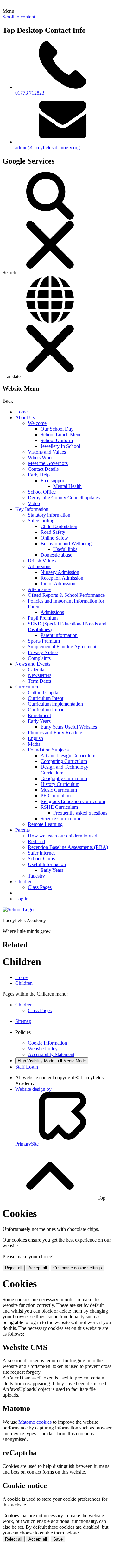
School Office (42, 492)
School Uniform (57, 440)
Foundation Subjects (48, 749)
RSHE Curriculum (59, 807)
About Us (25, 417)
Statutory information (49, 515)
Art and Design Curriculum (68, 755)
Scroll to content (19, 16)
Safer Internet (41, 853)
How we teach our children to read (62, 835)
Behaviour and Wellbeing (66, 543)
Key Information (31, 509)
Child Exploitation (59, 526)
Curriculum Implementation (55, 704)
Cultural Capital (44, 692)
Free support (53, 480)
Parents (22, 830)
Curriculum (26, 686)
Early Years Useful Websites (69, 727)
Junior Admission (58, 583)
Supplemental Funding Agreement (62, 646)
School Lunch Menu (61, 434)
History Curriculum (60, 784)
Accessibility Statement (51, 1054)
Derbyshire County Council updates (64, 497)
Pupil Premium (43, 618)
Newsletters (39, 675)
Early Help (39, 474)
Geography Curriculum (64, 778)
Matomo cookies (35, 1422)
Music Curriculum (59, 790)
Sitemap (23, 1021)
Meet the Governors (48, 463)
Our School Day (57, 429)
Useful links (65, 549)
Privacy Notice (43, 652)
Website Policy (43, 1048)
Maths (34, 744)
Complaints (39, 658)
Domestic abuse (56, 555)
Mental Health (67, 486)
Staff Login (26, 1066)
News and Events (32, 664)
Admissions (39, 566)
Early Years (39, 721)
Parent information (59, 635)
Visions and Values (47, 452)
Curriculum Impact (47, 709)
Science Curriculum (60, 818)
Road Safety (53, 532)
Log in (21, 898)
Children (24, 881)
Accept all (37, 1268)
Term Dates (39, 681)
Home (21, 411)
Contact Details (43, 469)
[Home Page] (18, 909)
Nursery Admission (60, 572)
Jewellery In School (60, 446)
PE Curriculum (56, 795)
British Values (42, 560)
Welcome (37, 423)
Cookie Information (47, 1043)
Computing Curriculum (64, 761)
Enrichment (39, 715)
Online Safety (54, 537)
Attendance (39, 589)
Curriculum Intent (45, 698)
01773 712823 (29, 92)
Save (58, 1539)
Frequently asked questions (80, 812)
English (35, 738)
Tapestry (36, 875)
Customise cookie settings (77, 1268)
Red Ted (36, 841)
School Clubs (41, 858)
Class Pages (40, 887)
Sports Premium (44, 641)
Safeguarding (41, 520)
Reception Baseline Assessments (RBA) (68, 847)
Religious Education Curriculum (73, 801)
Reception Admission (62, 578)
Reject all (13, 1268)
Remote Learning (45, 824)
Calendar (37, 669)
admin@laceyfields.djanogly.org (47, 147)
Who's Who (40, 457)
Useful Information (47, 864)
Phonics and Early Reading (55, 732)
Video (34, 503)
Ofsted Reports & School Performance (66, 595)
